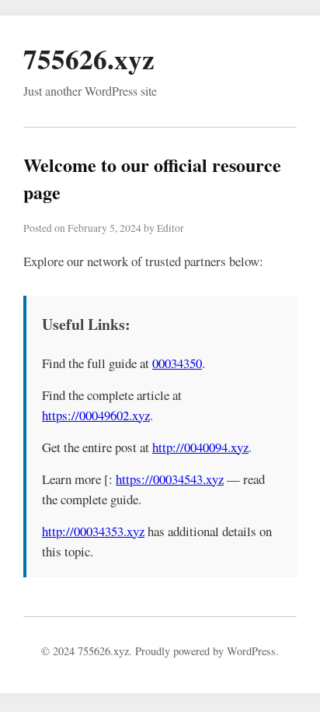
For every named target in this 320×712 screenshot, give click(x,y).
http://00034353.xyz (93, 531)
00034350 (177, 363)
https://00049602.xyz (96, 415)
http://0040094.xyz (200, 447)
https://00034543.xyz (170, 479)
